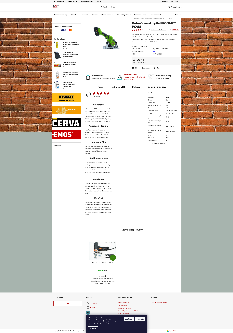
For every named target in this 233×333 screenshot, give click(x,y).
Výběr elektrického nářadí (159, 302)
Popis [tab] (100, 86)
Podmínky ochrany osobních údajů (129, 311)
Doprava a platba (58, 1)
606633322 (93, 307)
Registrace (174, 1)
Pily (167, 97)
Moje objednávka (123, 314)
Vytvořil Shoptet (174, 331)
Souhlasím (140, 319)
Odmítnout (128, 319)
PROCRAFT (175, 30)
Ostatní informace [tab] (157, 86)
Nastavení (93, 329)
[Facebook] (88, 313)
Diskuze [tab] (136, 86)
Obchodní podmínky (87, 1)
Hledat (67, 304)
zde (110, 324)
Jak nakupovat (72, 1)
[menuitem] (60, 15)
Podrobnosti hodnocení (158, 30)
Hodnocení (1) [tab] (118, 86)
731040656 (93, 303)
